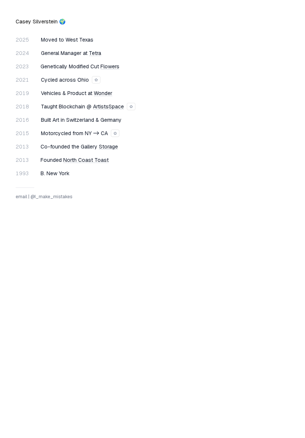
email (21, 197)
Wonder (103, 93)
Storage (108, 146)
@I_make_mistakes (51, 197)
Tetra (95, 53)
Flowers (109, 66)
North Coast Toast (86, 160)
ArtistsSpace (108, 106)
